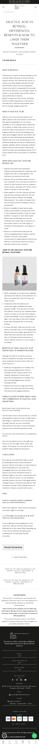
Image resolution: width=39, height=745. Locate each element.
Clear (34, 12)
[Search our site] (4, 12)
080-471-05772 (15, 701)
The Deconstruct (10, 733)
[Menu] (3, 6)
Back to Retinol (21, 557)
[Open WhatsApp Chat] (34, 735)
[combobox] (19, 12)
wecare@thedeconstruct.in (20, 694)
